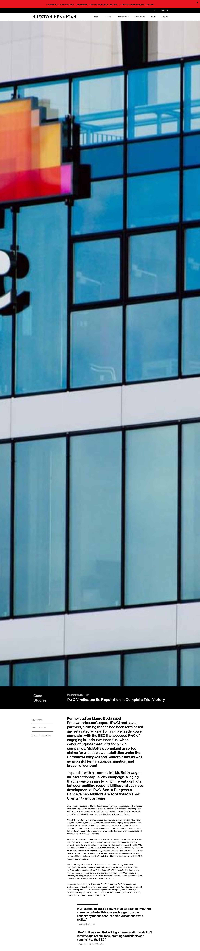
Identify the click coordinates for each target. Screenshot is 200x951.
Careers (165, 17)
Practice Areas (122, 17)
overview (37, 719)
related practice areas (41, 735)
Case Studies (140, 17)
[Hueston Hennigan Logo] (54, 18)
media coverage (39, 728)
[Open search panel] (154, 10)
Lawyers (108, 17)
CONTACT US (163, 10)
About (96, 17)
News (153, 17)
